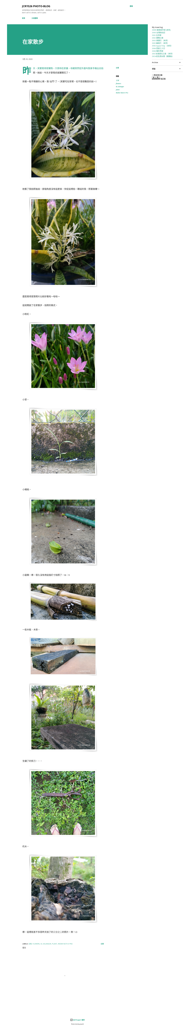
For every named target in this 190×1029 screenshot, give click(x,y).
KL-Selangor (120, 87)
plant (118, 90)
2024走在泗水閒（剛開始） (163, 56)
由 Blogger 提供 (79, 1020)
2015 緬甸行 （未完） (160, 43)
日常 (117, 80)
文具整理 (35, 18)
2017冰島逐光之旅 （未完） (163, 54)
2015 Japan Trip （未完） (162, 46)
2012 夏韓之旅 (157, 38)
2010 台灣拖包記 (158, 32)
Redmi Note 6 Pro (122, 93)
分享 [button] (117, 68)
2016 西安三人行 (158, 48)
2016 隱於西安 (157, 51)
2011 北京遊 (156, 35)
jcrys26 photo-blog (36, 6)
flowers (118, 83)
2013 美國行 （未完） (160, 40)
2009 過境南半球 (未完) (161, 30)
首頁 (23, 18)
